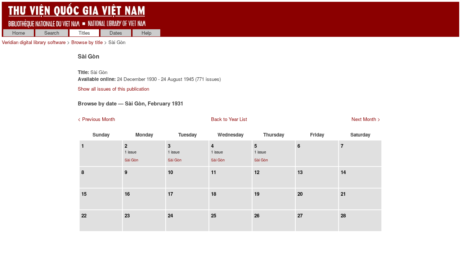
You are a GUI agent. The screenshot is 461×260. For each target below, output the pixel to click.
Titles (84, 32)
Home (18, 32)
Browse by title (87, 42)
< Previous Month (96, 119)
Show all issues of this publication (113, 88)
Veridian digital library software (34, 42)
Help (146, 32)
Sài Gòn (131, 159)
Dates (115, 32)
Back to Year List (229, 119)
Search (51, 32)
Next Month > (366, 119)
